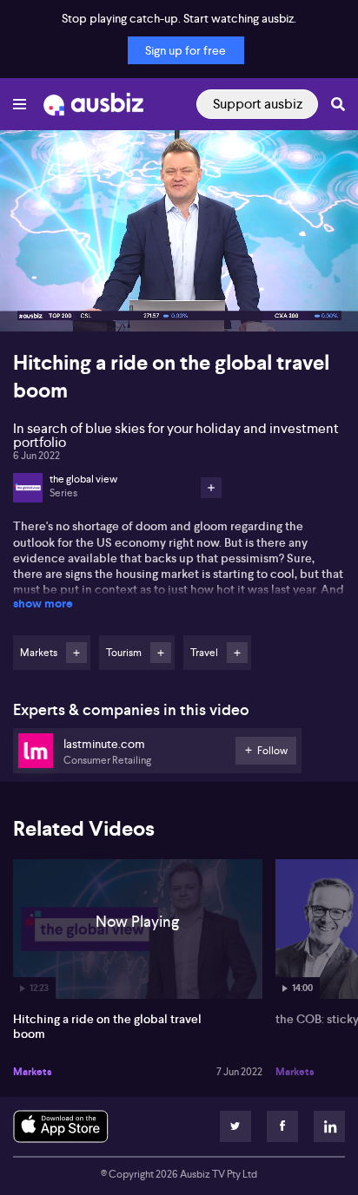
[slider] (179, 269)
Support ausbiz (257, 104)
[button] (31, 300)
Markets (32, 1072)
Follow (76, 652)
